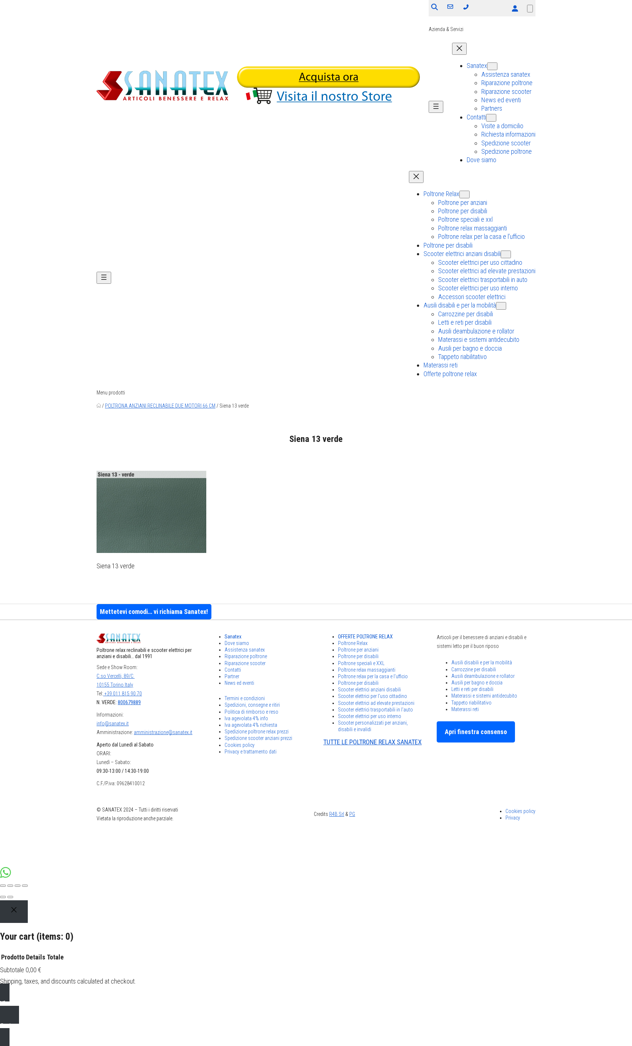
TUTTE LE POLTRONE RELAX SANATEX (372, 742)
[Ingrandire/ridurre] (25, 886)
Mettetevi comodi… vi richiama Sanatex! (154, 611)
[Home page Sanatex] (99, 406)
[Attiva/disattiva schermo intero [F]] (17, 886)
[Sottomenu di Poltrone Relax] (464, 194)
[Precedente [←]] (3, 897)
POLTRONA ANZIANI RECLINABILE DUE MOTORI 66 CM (160, 406)
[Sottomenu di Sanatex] (492, 66)
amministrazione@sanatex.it (163, 732)
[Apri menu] (436, 107)
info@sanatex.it (113, 723)
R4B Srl (336, 814)
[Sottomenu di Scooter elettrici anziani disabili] (506, 254)
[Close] (14, 911)
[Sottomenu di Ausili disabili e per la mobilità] (501, 306)
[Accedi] (515, 8)
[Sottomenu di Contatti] (491, 118)
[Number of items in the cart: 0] (530, 8)
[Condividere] (10, 886)
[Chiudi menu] (459, 49)
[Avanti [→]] (10, 897)
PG (352, 814)
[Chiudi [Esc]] (3, 886)
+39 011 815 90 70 (122, 693)
